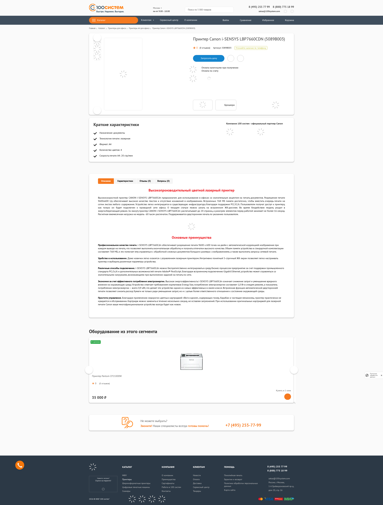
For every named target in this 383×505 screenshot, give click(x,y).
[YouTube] (142, 499)
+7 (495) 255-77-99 (243, 425)
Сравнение (245, 20)
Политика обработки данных (374, 375)
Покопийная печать (233, 475)
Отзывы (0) (145, 181)
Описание (106, 181)
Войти (225, 20)
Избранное (268, 20)
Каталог (101, 20)
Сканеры (126, 491)
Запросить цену (209, 58)
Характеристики (125, 181)
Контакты (166, 491)
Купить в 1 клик (283, 390)
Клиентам (146, 20)
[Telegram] (285, 11)
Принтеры (127, 479)
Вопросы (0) (163, 181)
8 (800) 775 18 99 (283, 7)
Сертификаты (168, 483)
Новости (197, 475)
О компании (190, 20)
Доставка (197, 483)
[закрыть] (381, 375)
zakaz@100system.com (269, 11)
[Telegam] (152, 499)
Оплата (196, 479)
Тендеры (197, 491)
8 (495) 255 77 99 (259, 7)
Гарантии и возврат (233, 479)
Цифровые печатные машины (136, 487)
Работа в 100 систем (171, 487)
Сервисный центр (169, 20)
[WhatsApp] (292, 11)
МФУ (124, 475)
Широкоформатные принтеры (136, 483)
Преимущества (168, 479)
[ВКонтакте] (132, 499)
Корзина (289, 20)
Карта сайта (229, 490)
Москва (156, 8)
